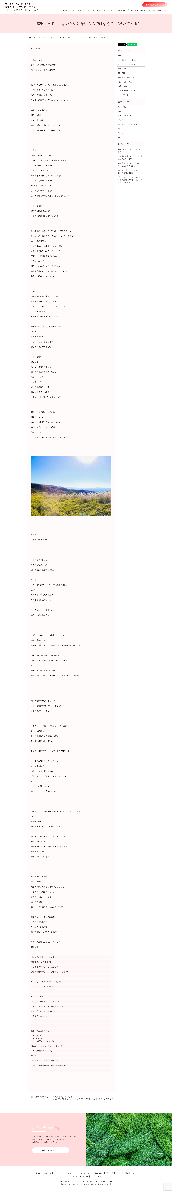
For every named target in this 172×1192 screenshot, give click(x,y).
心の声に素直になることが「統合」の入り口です (130, 157)
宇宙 (120, 129)
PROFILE (121, 10)
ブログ (129, 10)
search (166, 10)
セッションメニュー (126, 82)
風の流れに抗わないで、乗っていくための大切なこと (130, 164)
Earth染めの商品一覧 (142, 10)
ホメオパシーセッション (127, 60)
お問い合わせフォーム (154, 5)
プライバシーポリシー (126, 91)
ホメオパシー (83, 10)
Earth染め (112, 10)
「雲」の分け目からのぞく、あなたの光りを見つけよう (50, 1097)
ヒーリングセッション (98, 10)
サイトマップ (123, 95)
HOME (64, 10)
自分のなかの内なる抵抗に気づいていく (130, 150)
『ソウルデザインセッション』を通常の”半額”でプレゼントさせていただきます (82, 1099)
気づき (120, 133)
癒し (120, 137)
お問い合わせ (157, 10)
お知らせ (72, 10)
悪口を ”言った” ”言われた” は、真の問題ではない (130, 171)
